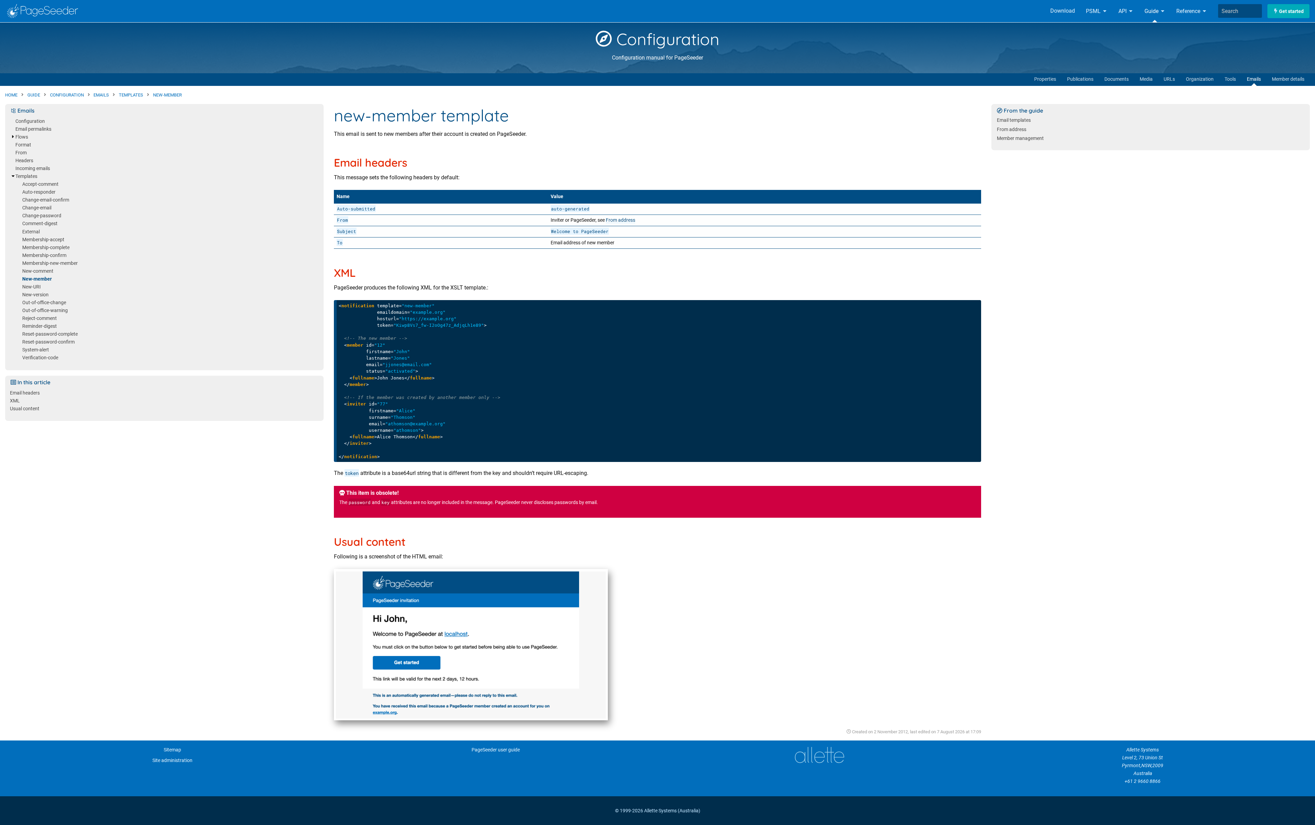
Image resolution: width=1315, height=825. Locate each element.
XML (15, 401)
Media (1146, 79)
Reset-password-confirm (48, 342)
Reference (1189, 11)
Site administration (172, 760)
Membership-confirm (44, 255)
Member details (1288, 79)
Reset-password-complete (50, 334)
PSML (1094, 11)
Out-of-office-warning (45, 310)
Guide (1152, 11)
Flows (21, 137)
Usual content (24, 409)
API (1123, 11)
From (21, 153)
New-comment (37, 271)
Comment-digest (40, 224)
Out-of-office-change (44, 303)
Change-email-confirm (45, 200)
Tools (1230, 79)
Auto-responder (38, 192)
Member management (1020, 138)
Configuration (665, 39)
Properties (1045, 79)
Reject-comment (39, 318)
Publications (1080, 79)
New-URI (31, 287)
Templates (26, 176)
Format (23, 145)
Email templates (1014, 120)
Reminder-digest (39, 326)
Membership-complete (46, 247)
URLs (1169, 79)
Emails (1254, 79)
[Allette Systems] (819, 755)
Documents (1116, 79)
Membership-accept (43, 240)
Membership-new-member (50, 263)
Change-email (36, 208)
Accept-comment (40, 184)
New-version (35, 295)
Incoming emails (32, 168)
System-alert (35, 350)
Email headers (25, 393)
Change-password (41, 216)
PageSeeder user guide (496, 750)
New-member (37, 279)
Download (1062, 11)
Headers (24, 161)
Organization (1200, 79)
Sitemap (172, 750)
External (31, 232)
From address (620, 220)
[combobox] (1240, 11)
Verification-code (40, 358)
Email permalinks (33, 129)
